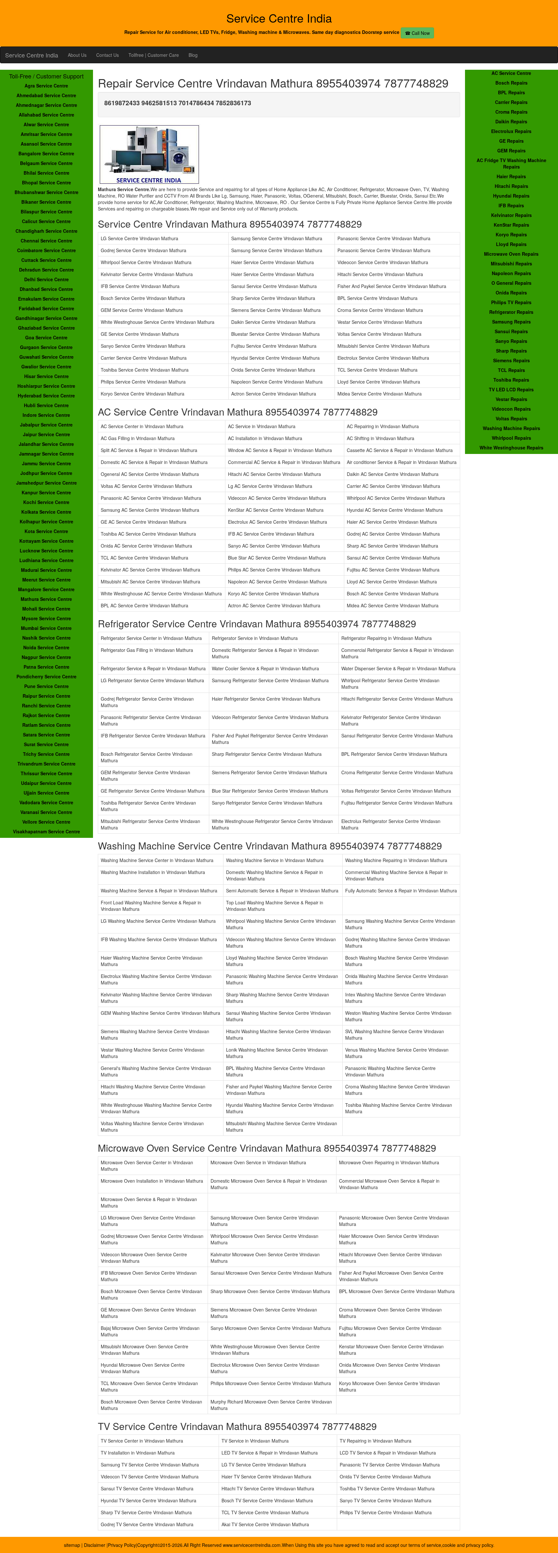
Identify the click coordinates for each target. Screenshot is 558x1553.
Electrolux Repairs (511, 131)
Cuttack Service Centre (46, 260)
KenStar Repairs (511, 224)
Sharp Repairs (511, 350)
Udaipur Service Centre (46, 783)
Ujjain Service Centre (46, 792)
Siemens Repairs (511, 360)
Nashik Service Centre (46, 637)
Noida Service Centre (46, 647)
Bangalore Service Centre (46, 153)
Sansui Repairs (511, 331)
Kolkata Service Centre (46, 512)
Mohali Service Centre (46, 608)
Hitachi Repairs (511, 186)
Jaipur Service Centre (46, 434)
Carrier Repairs (511, 102)
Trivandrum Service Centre (46, 763)
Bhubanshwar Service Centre (46, 192)
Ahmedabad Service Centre (46, 95)
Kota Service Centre (46, 531)
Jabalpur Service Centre (46, 424)
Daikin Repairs (511, 121)
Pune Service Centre (46, 686)
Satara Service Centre (46, 734)
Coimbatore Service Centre (46, 250)
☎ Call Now (417, 33)
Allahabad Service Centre (46, 114)
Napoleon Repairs (511, 273)
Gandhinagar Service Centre (47, 318)
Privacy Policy (122, 1545)
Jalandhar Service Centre (46, 444)
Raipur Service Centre (46, 696)
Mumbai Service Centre (46, 628)
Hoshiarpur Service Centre (46, 386)
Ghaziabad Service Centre (46, 327)
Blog (193, 55)
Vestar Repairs (511, 399)
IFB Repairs (511, 205)
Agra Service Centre (46, 85)
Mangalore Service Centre (46, 589)
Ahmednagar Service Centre (46, 105)
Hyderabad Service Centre (46, 395)
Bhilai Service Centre (46, 173)
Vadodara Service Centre (46, 802)
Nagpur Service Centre (46, 657)
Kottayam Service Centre (46, 541)
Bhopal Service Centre (46, 182)
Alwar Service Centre (46, 124)
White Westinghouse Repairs (511, 447)
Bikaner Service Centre (46, 202)
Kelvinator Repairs (511, 215)
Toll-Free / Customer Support (46, 76)
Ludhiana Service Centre (46, 560)
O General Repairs (511, 283)
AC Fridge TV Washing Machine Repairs (511, 163)
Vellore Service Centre (46, 821)
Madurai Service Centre (46, 570)
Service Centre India (31, 55)
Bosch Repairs (511, 82)
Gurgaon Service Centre (46, 347)
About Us (77, 55)
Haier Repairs (511, 176)
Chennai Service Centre (46, 240)
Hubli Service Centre (46, 405)
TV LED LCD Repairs (511, 389)
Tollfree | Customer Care (154, 55)
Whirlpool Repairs (511, 438)
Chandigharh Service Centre (47, 231)
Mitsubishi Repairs (511, 263)
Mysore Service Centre (46, 618)
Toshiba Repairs (511, 379)
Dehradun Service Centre (46, 269)
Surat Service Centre (46, 744)
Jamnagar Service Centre (46, 453)
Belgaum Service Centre (46, 163)
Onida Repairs (511, 292)
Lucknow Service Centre (46, 550)
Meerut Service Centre (46, 579)
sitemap (72, 1545)
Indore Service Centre (46, 415)
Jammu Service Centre (46, 463)
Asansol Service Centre (46, 143)
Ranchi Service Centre (46, 705)
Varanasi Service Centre (46, 812)
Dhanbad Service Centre (46, 289)
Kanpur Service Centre (46, 492)
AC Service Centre (511, 73)
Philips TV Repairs (511, 302)
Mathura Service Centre (46, 599)
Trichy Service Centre (46, 754)
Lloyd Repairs (511, 244)
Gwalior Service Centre (46, 366)
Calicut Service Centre (46, 221)
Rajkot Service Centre (46, 715)
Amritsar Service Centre (46, 134)
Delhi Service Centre (46, 279)
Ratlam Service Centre (46, 725)
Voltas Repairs (511, 418)
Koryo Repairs (511, 234)
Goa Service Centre (46, 337)
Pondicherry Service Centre (46, 676)
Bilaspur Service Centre (46, 211)
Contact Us (107, 55)
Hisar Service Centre (46, 376)
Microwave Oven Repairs (511, 254)
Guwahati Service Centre (46, 357)
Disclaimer (95, 1545)
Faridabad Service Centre (46, 308)
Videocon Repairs (511, 409)
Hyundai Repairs (511, 195)
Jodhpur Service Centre (46, 473)
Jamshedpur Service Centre (46, 482)
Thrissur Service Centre (46, 773)
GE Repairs (511, 141)
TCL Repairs (511, 370)
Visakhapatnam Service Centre (46, 831)
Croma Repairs (511, 111)
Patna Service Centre (46, 666)
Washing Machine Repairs (511, 428)
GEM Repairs (511, 150)
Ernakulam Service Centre (46, 298)
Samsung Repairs (511, 321)
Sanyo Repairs (511, 341)
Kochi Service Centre (46, 502)
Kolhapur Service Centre (46, 521)
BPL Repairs (511, 92)
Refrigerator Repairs (511, 312)
